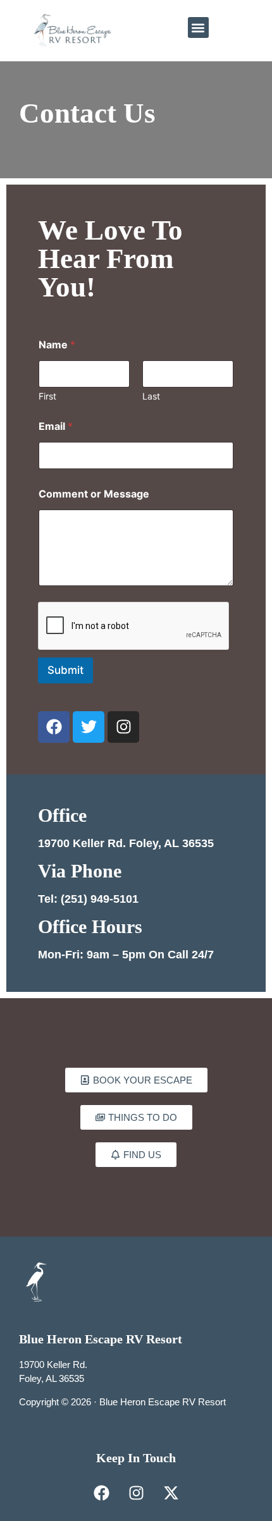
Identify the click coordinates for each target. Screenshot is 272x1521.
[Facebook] (54, 727)
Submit (65, 670)
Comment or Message (94, 494)
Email (56, 426)
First (47, 396)
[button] (198, 27)
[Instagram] (123, 727)
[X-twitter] (171, 1492)
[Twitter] (88, 727)
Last (151, 396)
